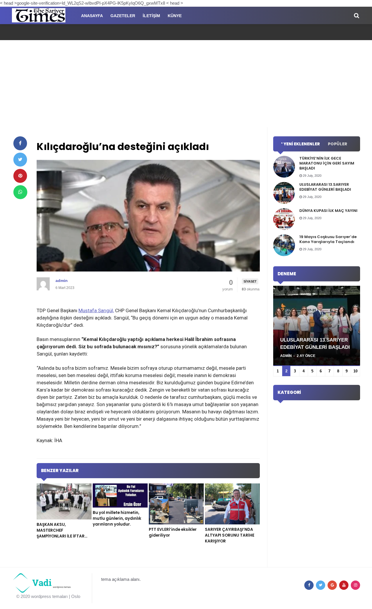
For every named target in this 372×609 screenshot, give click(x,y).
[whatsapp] (20, 192)
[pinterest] (20, 176)
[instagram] (355, 585)
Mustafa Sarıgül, (96, 310)
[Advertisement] (186, 83)
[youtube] (343, 585)
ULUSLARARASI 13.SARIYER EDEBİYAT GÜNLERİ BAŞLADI (325, 187)
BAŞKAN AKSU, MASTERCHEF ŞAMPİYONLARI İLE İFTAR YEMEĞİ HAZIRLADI (61, 533)
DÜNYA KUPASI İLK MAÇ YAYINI (328, 210)
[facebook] (20, 143)
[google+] (332, 585)
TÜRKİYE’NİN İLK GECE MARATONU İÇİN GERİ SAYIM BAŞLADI (326, 163)
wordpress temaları (49, 596)
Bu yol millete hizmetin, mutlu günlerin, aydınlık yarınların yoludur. (117, 518)
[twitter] (20, 160)
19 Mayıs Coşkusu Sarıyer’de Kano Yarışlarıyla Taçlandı (328, 239)
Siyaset (250, 281)
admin (62, 280)
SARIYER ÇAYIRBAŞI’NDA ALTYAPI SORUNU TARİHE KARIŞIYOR (229, 535)
